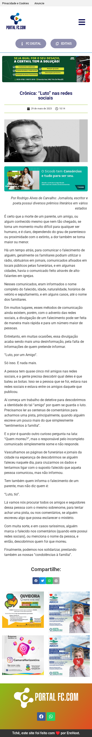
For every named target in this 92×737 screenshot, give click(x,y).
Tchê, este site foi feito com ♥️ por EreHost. (46, 733)
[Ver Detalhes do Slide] (46, 69)
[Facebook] (41, 716)
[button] (36, 580)
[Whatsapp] (51, 716)
